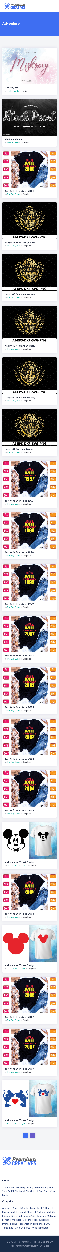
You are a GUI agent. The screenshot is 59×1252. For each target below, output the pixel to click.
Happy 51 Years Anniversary (20, 449)
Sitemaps (44, 1245)
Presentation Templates (31, 1223)
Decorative (40, 1187)
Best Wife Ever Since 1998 (19, 552)
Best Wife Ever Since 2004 (19, 810)
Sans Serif (7, 1191)
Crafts (16, 1208)
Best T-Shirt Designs (16, 865)
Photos (6, 1223)
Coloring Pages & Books (35, 1219)
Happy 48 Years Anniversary (20, 294)
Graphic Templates (31, 1208)
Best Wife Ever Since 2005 (19, 914)
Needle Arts (28, 1215)
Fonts (24, 91)
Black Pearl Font (13, 139)
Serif (50, 1187)
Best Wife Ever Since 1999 (19, 604)
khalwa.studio (13, 91)
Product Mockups (12, 1219)
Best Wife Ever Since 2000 (19, 191)
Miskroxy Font (12, 88)
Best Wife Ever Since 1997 (19, 501)
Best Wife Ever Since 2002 (19, 707)
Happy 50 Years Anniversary (20, 397)
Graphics (27, 194)
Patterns (46, 1208)
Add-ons (6, 1208)
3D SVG (16, 1215)
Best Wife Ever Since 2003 (19, 759)
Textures (20, 1211)
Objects (31, 1211)
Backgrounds (43, 1211)
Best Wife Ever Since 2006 (19, 1017)
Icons (14, 1223)
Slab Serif (43, 1191)
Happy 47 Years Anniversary (20, 243)
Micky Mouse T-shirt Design (19, 862)
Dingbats (19, 1191)
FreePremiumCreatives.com (24, 1245)
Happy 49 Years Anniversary (20, 346)
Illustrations (8, 1211)
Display (29, 1187)
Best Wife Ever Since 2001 (19, 656)
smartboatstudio (14, 142)
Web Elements (22, 1227)
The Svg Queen (14, 194)
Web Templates (40, 1227)
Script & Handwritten (13, 1187)
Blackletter (31, 1191)
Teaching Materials (46, 1215)
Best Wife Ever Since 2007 (19, 1069)
